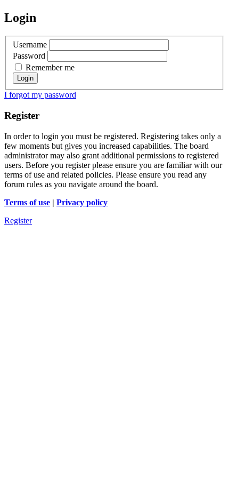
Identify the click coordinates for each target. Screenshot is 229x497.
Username (30, 44)
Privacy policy (82, 202)
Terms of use (27, 202)
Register (18, 220)
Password (29, 55)
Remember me (49, 67)
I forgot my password (40, 94)
